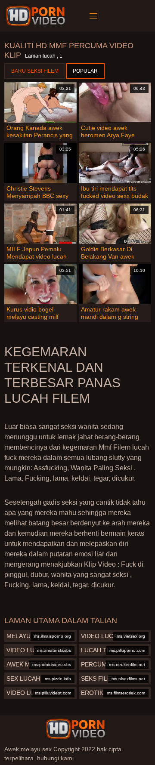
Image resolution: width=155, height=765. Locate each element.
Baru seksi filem (35, 71)
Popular (85, 71)
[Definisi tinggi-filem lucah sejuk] (36, 16)
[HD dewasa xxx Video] (75, 728)
